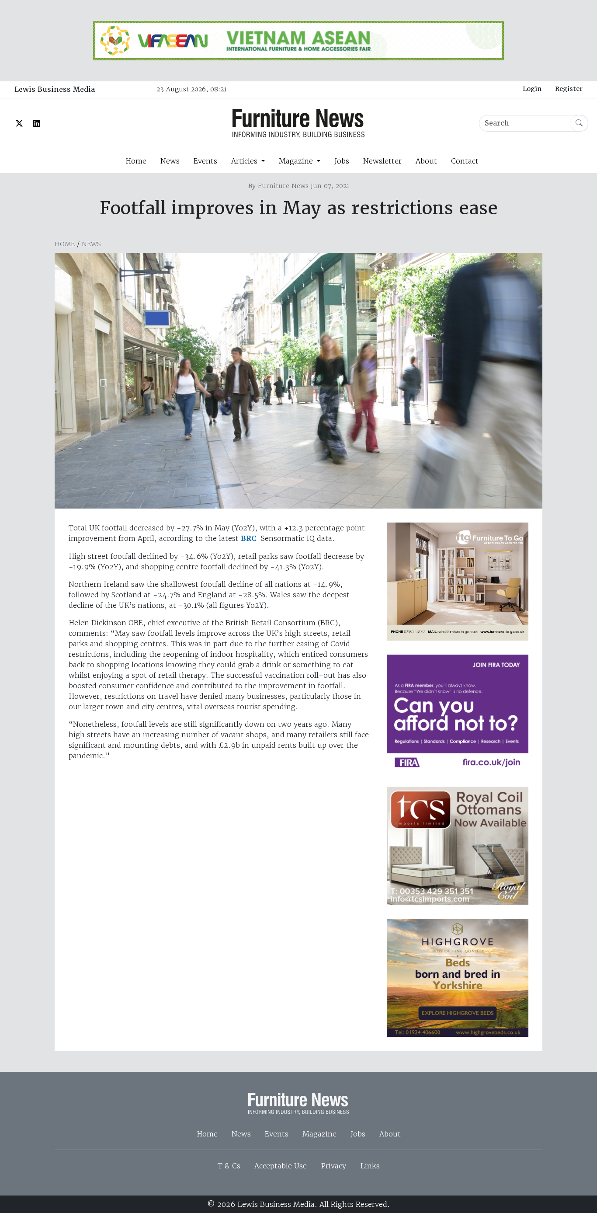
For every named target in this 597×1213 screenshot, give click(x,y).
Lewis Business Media (54, 89)
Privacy (333, 1165)
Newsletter (382, 161)
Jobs (341, 161)
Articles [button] (245, 161)
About (426, 161)
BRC (248, 538)
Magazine (319, 1133)
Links (370, 1165)
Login (532, 89)
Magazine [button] (297, 161)
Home (135, 161)
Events (205, 161)
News (170, 161)
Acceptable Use (280, 1165)
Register (569, 89)
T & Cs (229, 1165)
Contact (465, 161)
